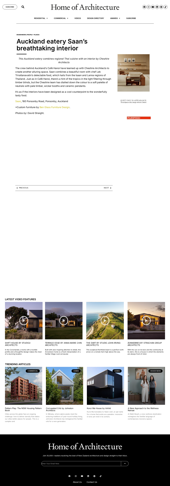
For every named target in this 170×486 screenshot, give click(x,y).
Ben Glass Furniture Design (55, 107)
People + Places (33, 35)
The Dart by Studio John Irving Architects (103, 344)
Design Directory (95, 18)
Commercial (60, 18)
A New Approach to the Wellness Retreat (143, 409)
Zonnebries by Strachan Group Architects (145, 344)
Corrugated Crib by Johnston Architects (59, 409)
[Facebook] (144, 7)
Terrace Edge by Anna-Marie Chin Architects (63, 344)
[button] (22, 6)
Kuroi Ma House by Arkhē (99, 408)
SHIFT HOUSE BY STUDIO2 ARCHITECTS (17, 344)
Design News (21, 35)
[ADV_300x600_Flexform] (133, 121)
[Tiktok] (166, 7)
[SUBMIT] (125, 463)
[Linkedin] (157, 7)
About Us (77, 482)
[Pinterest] (161, 7)
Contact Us (92, 482)
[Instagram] (149, 7)
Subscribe (131, 18)
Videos (77, 18)
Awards (114, 18)
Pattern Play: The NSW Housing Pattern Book (23, 409)
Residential (39, 18)
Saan (18, 101)
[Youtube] (153, 7)
